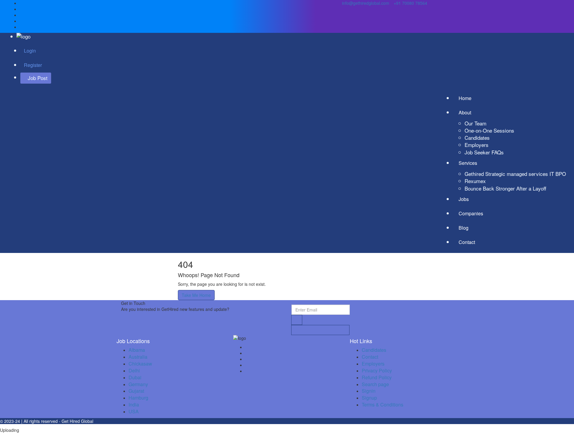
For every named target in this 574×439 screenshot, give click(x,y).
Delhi (134, 370)
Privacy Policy (377, 370)
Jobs (464, 199)
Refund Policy (377, 377)
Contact (467, 242)
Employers (476, 144)
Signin (368, 390)
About (465, 112)
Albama (137, 349)
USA (134, 411)
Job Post (38, 78)
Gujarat (136, 390)
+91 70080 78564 (410, 3)
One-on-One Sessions (489, 130)
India (134, 404)
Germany (138, 384)
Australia (138, 356)
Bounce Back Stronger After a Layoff (505, 188)
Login (30, 50)
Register (33, 65)
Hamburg (138, 397)
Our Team (475, 123)
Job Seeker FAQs (484, 152)
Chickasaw (140, 363)
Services (468, 162)
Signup (369, 397)
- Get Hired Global (76, 421)
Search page (375, 384)
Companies (471, 213)
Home (465, 98)
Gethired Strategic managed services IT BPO (515, 173)
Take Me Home (196, 295)
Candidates (477, 137)
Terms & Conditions (382, 404)
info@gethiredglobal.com (365, 3)
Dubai (135, 377)
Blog (463, 227)
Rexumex (475, 181)
